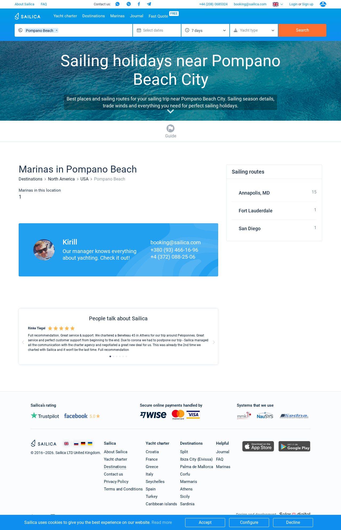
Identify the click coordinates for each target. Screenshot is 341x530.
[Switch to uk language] (90, 443)
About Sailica (24, 4)
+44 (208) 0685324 (213, 4)
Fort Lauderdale (256, 210)
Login (293, 4)
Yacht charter (65, 16)
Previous (23, 342)
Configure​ (249, 522)
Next (213, 342)
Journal (136, 16)
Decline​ (293, 522)
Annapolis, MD (254, 193)
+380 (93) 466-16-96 (174, 250)
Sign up (307, 4)
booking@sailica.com (250, 4)
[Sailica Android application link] (294, 451)
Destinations (93, 16)
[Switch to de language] (83, 443)
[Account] (323, 4)
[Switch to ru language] (76, 443)
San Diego (250, 228)
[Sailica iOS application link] (258, 451)
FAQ (44, 4)
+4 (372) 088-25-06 (173, 257)
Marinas (117, 16)
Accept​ (205, 522)
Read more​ (162, 522)
